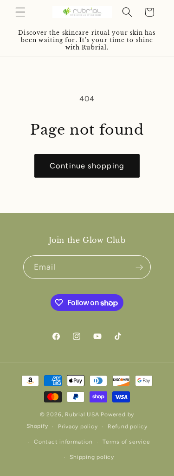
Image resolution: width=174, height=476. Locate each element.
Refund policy (128, 426)
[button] (20, 12)
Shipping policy (92, 457)
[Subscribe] (139, 267)
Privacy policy (78, 426)
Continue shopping (87, 165)
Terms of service (126, 442)
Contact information (63, 442)
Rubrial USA (82, 414)
